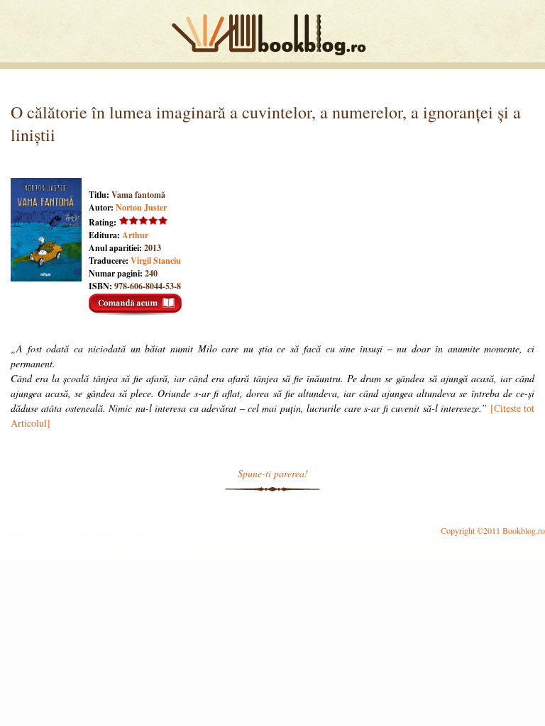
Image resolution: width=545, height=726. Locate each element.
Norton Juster (141, 207)
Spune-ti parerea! (273, 473)
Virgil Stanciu (156, 261)
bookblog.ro (272, 34)
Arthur (135, 235)
